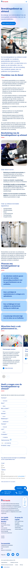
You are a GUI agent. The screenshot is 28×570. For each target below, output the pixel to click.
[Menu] (26, 1)
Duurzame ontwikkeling (6, 529)
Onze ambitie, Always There (5, 525)
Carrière (2, 536)
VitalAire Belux (18, 527)
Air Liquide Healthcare (17, 523)
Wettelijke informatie (14, 562)
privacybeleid (21, 476)
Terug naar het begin (25, 503)
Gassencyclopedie (5, 546)
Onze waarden (4, 528)
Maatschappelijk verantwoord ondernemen (6, 532)
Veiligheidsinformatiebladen (7, 545)
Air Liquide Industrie (19, 525)
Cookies (16, 564)
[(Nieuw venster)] (8, 554)
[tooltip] (10, 440)
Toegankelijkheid (4, 562)
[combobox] (2, 443)
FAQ (2, 548)
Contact (2, 537)
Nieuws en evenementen (6, 550)
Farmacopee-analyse (9, 349)
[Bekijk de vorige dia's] (3, 376)
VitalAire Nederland (19, 529)
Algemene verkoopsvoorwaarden (7, 564)
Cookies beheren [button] (7, 567)
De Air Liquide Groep (19, 521)
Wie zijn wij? (3, 523)
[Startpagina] (4, 2)
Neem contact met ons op (8, 23)
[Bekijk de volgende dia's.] (8, 376)
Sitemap (21, 564)
